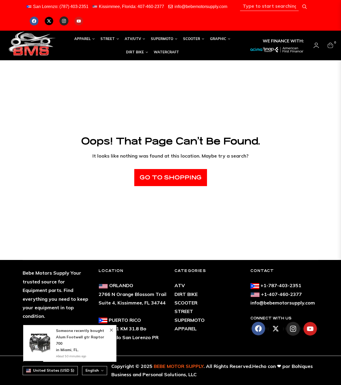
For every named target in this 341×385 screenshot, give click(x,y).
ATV (179, 285)
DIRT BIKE (186, 294)
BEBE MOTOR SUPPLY (179, 366)
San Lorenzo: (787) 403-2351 (60, 6)
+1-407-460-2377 (281, 294)
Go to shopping (171, 177)
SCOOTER (185, 303)
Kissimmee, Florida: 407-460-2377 (131, 6)
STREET (183, 311)
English (92, 370)
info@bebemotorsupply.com (200, 6)
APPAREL (185, 329)
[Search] (304, 6)
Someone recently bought (80, 330)
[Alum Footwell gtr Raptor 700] (40, 343)
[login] (316, 45)
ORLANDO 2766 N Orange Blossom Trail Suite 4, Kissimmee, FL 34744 (133, 294)
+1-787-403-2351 (281, 285)
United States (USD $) (53, 370)
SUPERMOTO (189, 320)
